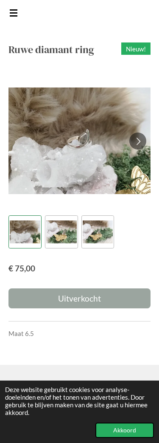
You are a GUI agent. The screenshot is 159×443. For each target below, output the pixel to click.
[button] (25, 231)
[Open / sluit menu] (13, 12)
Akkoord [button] (124, 430)
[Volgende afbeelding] (137, 141)
